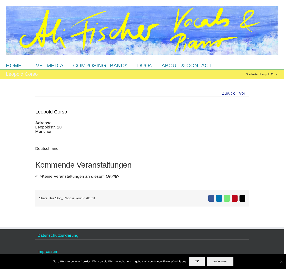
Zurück (228, 93)
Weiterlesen (220, 261)
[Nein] (281, 262)
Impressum (48, 251)
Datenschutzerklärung (58, 235)
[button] (224, 65)
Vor (242, 93)
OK (197, 261)
